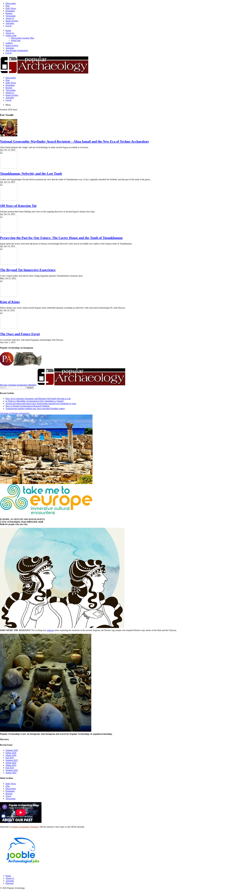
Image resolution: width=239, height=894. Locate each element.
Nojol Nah (15, 40)
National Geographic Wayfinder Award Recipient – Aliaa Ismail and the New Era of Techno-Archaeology (74, 141)
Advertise (10, 23)
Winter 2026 (11, 755)
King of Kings (10, 302)
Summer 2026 (12, 750)
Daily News (11, 8)
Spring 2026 (11, 753)
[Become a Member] (81, 385)
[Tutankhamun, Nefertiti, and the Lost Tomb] (8, 168)
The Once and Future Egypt (20, 334)
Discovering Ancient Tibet (22, 38)
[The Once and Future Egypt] (8, 328)
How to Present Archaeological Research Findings (28, 406)
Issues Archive (12, 21)
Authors (9, 43)
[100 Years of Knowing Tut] (8, 200)
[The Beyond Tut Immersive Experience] (8, 264)
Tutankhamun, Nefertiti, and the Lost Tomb (31, 173)
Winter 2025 (11, 765)
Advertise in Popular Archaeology (15, 413)
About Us (10, 18)
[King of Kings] (8, 296)
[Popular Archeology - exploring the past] (44, 73)
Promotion (10, 11)
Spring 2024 (11, 773)
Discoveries (11, 3)
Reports (9, 13)
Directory (10, 883)
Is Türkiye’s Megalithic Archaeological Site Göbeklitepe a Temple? (35, 401)
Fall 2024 (10, 768)
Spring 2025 (11, 763)
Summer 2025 (12, 760)
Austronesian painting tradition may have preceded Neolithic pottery (35, 408)
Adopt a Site (11, 35)
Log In (8, 26)
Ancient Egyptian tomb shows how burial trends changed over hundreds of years (41, 403)
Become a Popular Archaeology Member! (18, 385)
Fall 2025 (10, 758)
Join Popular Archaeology (17, 50)
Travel (8, 796)
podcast (50, 630)
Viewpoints (10, 16)
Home (8, 30)
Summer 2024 (12, 770)
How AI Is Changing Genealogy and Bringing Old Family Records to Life (38, 398)
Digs (8, 6)
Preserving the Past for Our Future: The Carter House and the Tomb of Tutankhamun (61, 238)
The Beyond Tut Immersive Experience (28, 270)
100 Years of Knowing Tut (18, 205)
